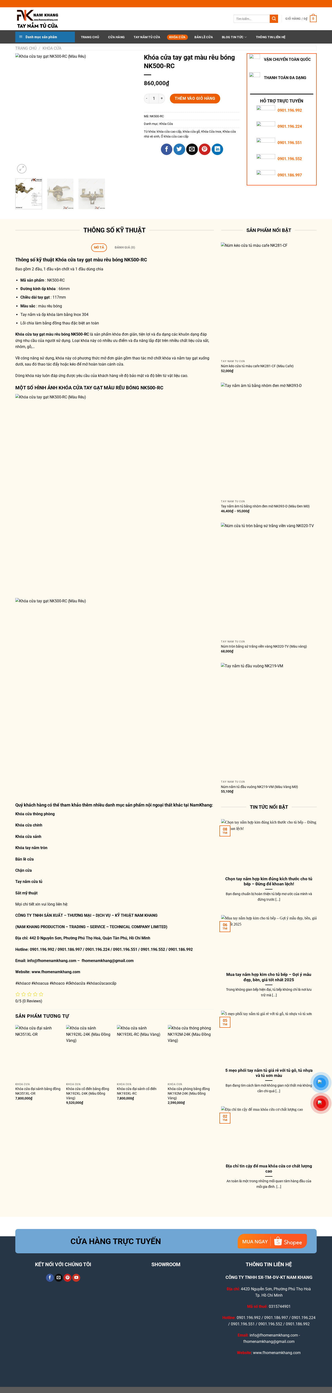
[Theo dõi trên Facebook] (50, 1278)
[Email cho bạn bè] (192, 149)
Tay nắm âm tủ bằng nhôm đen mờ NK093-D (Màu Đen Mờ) (265, 506)
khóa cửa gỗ (191, 131)
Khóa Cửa (177, 37)
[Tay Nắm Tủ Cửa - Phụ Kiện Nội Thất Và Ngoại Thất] (39, 18)
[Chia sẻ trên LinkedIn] (217, 149)
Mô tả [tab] (99, 247)
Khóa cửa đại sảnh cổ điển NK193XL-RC (137, 1091)
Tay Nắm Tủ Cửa (147, 37)
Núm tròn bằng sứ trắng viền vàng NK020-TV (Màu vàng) (264, 646)
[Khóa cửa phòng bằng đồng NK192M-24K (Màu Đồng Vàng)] (191, 1052)
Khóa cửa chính (28, 825)
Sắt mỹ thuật (26, 893)
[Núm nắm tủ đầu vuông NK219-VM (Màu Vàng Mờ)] (269, 720)
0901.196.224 (290, 126)
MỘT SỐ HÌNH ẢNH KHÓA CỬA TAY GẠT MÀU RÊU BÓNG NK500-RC (89, 388)
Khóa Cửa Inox (211, 131)
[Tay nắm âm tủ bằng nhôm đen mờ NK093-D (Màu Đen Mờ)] (269, 440)
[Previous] (23, 114)
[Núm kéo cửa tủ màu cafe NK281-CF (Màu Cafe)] (269, 299)
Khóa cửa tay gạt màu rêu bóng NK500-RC (101, 260)
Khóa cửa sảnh (28, 836)
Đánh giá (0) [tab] (125, 247)
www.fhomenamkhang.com (57, 972)
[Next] (128, 114)
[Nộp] (274, 19)
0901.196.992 (290, 110)
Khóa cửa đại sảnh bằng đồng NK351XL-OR (38, 1091)
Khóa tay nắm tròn (31, 847)
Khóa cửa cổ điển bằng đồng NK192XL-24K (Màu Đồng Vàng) (87, 1093)
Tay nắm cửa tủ (28, 881)
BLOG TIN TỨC (233, 37)
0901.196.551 (290, 142)
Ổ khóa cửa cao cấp (174, 136)
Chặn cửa (23, 870)
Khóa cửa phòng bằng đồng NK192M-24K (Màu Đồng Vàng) (189, 1093)
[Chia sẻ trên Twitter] (179, 149)
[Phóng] (21, 169)
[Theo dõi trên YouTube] (76, 1278)
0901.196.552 (290, 158)
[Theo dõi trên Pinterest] (67, 1278)
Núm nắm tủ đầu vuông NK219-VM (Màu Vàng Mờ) (259, 787)
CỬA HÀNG (116, 37)
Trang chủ (25, 48)
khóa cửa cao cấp (169, 131)
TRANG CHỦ (90, 37)
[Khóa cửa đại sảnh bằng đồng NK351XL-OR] (38, 1052)
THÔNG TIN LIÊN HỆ (270, 37)
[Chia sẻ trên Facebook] (167, 149)
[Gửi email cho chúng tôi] (59, 1278)
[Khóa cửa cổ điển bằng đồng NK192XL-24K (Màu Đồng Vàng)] (89, 1052)
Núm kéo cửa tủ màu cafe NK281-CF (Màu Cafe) (257, 366)
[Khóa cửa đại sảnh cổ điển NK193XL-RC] (140, 1052)
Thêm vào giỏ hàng (195, 98)
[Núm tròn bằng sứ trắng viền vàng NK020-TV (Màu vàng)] (269, 580)
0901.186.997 (290, 175)
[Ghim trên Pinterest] (204, 149)
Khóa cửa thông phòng (35, 814)
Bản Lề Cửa (203, 37)
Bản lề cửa (24, 859)
